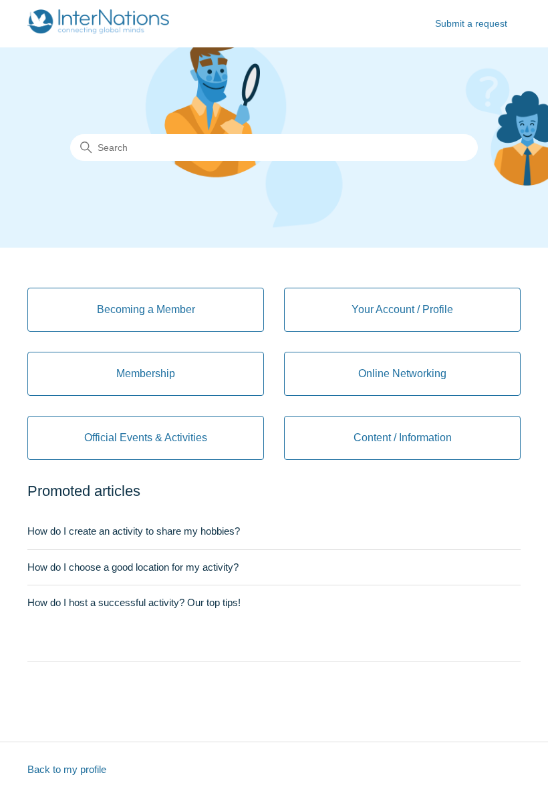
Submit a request (471, 23)
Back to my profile (66, 769)
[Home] (98, 30)
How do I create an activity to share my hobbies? (133, 531)
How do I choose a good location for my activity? (133, 567)
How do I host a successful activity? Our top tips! (134, 602)
